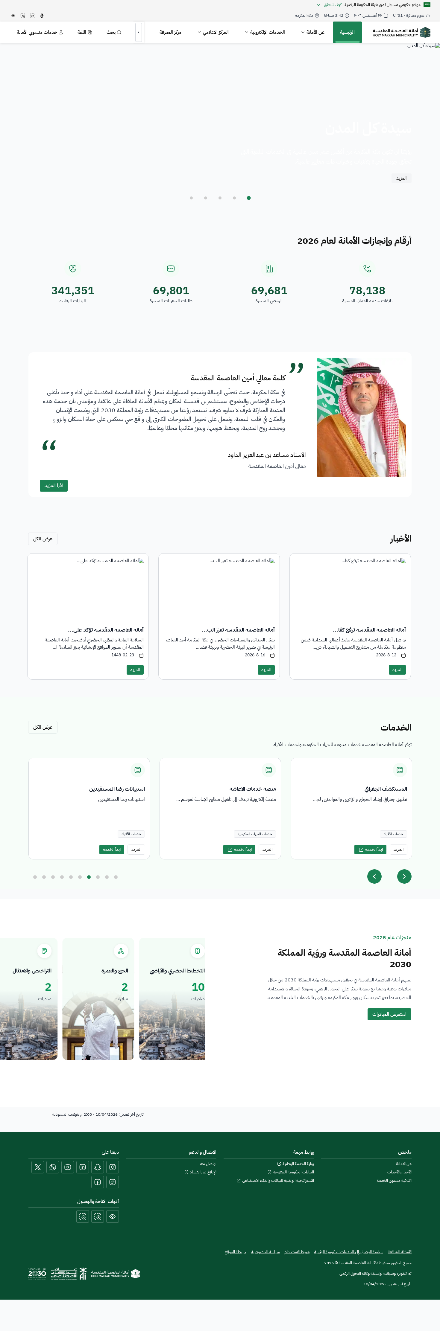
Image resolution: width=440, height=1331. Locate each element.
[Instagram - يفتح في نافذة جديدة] (112, 1167)
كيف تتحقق (333, 5)
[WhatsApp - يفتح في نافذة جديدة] (52, 1167)
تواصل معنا (207, 1164)
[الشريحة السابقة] (374, 876)
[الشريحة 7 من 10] (88, 877)
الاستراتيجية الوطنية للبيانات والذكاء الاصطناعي (278, 1181)
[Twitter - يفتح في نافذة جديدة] (37, 1167)
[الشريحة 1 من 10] (35, 877)
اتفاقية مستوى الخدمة (394, 1181)
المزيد (401, 178)
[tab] (248, 198)
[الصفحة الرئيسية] (115, 1273)
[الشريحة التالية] (404, 876)
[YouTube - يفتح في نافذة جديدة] (67, 1167)
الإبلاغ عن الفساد (203, 1172)
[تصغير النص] (82, 1216)
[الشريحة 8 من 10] (97, 877)
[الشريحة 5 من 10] (71, 877)
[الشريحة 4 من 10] (62, 877)
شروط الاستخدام (296, 1252)
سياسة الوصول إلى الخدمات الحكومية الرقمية (348, 1252)
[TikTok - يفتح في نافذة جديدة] (112, 1182)
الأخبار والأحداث (399, 1172)
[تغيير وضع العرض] (112, 1216)
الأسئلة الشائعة (400, 1252)
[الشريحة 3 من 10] (53, 877)
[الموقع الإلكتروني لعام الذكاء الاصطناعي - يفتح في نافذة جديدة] (69, 1274)
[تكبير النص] (97, 1216)
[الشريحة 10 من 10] (115, 877)
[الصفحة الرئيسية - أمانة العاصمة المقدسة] (401, 32)
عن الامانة (404, 1164)
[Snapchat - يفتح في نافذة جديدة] (97, 1167)
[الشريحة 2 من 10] (44, 877)
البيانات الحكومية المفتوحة (293, 1172)
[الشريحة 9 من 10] (106, 877)
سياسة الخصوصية (265, 1252)
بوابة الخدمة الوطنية (298, 1164)
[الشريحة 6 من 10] (80, 877)
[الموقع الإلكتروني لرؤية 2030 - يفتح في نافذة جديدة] (37, 1274)
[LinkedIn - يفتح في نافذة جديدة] (82, 1167)
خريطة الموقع (235, 1252)
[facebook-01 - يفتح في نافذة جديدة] (97, 1182)
